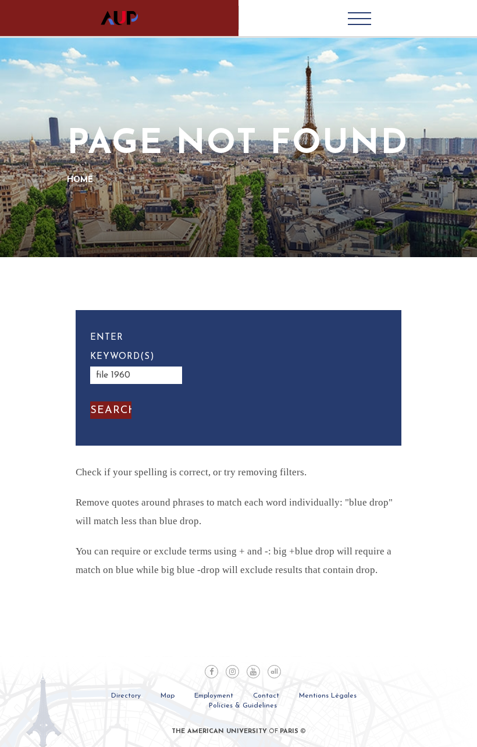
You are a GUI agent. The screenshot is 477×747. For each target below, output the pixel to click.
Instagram (232, 671)
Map (168, 695)
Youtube (253, 671)
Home (80, 180)
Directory (126, 695)
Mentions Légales (328, 695)
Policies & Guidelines (243, 705)
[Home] (119, 18)
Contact (266, 695)
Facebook (211, 671)
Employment (213, 695)
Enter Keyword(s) (122, 347)
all (274, 672)
